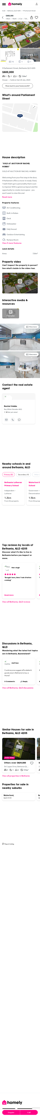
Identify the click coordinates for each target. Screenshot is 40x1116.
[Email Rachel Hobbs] (6, 419)
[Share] (31, 17)
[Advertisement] (20, 144)
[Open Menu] (4, 4)
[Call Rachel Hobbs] (12, 419)
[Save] (36, 17)
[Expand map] (34, 107)
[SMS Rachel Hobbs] (19, 419)
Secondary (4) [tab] (23, 474)
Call (29, 1112)
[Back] (2, 17)
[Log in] (36, 4)
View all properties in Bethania (16, 775)
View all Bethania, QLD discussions (17, 687)
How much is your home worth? (17, 86)
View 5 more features (11, 243)
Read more (7, 197)
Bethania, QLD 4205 (14, 11)
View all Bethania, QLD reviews (16, 601)
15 (13, 62)
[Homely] (20, 1102)
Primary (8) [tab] (8, 474)
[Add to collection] (31, 763)
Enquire (11, 1112)
